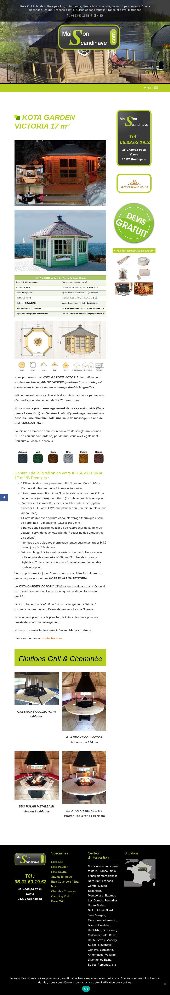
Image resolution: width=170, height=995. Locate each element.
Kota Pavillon (59, 866)
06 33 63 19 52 (80, 15)
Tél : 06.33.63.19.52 (30, 878)
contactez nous (52, 638)
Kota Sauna (59, 871)
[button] (148, 88)
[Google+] (96, 15)
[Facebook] (91, 15)
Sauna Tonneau (61, 876)
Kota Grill (57, 861)
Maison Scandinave (89, 37)
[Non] (165, 984)
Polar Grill (57, 901)
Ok (86, 988)
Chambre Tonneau (63, 891)
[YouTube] (101, 15)
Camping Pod (60, 896)
